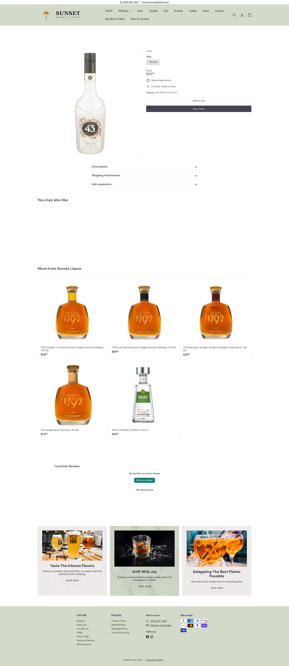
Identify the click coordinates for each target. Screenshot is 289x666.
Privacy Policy (118, 620)
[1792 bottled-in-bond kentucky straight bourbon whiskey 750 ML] (73, 318)
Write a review (144, 480)
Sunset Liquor (69, 268)
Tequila (153, 11)
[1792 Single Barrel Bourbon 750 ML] (73, 399)
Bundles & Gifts (115, 19)
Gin (166, 11)
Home (149, 51)
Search (80, 620)
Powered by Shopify (154, 660)
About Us (82, 624)
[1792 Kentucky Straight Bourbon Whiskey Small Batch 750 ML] (215, 318)
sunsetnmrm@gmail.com (155, 2)
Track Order (83, 636)
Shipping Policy (119, 628)
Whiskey (123, 11)
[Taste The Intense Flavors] (72, 546)
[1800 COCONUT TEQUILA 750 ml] (144, 399)
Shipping (150, 92)
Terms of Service (86, 640)
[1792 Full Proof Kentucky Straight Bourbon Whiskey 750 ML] (144, 316)
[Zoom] (90, 103)
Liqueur (219, 11)
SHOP (108, 11)
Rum (140, 11)
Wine (206, 11)
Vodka (193, 11)
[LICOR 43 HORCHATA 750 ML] (55, 232)
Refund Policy (118, 624)
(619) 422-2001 (130, 2)
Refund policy (84, 644)
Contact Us (83, 628)
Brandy (178, 11)
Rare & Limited (140, 19)
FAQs (79, 632)
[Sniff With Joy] (144, 549)
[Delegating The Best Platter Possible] (217, 549)
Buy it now (199, 108)
